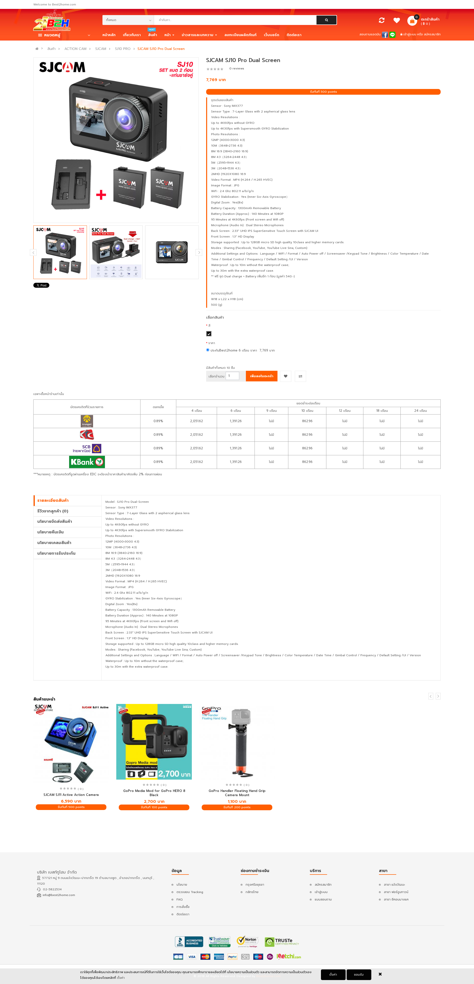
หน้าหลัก (109, 35)
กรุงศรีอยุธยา (255, 884)
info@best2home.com (59, 895)
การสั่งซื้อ (183, 907)
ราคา (211, 343)
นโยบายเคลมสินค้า (54, 543)
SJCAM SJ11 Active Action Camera (71, 794)
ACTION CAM (75, 48)
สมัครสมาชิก (432, 34)
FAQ (180, 899)
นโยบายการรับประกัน (56, 553)
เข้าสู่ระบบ (410, 34)
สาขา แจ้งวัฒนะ (394, 884)
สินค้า (51, 48)
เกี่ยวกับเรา (132, 35)
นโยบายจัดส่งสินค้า (54, 522)
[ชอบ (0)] (397, 22)
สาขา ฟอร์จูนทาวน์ (396, 892)
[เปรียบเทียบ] (381, 21)
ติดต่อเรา (183, 914)
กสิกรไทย (252, 892)
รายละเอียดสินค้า (53, 500)
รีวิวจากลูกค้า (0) (52, 511)
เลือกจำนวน (216, 376)
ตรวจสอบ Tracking (190, 892)
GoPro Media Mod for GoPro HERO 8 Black (154, 792)
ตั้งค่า (333, 974)
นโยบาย (182, 884)
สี (209, 325)
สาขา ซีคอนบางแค (396, 899)
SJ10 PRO (123, 48)
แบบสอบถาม (323, 899)
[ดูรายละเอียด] (71, 744)
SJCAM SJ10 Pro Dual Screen (161, 48)
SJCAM (100, 48)
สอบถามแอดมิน (370, 34)
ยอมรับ (359, 974)
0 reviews (236, 68)
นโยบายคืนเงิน (50, 532)
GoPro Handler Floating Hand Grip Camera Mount (237, 792)
